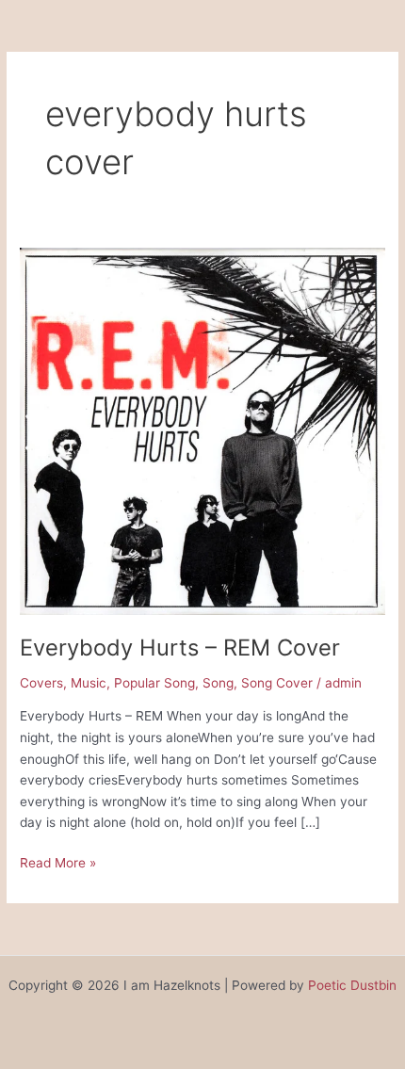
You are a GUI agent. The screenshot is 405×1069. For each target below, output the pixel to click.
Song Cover (277, 682)
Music (88, 682)
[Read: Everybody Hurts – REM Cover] (202, 430)
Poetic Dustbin (352, 985)
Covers (41, 682)
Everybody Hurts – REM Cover (180, 647)
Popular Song (154, 682)
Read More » (58, 861)
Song (218, 682)
